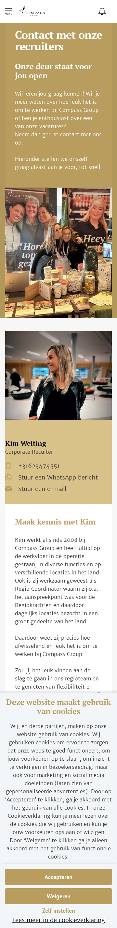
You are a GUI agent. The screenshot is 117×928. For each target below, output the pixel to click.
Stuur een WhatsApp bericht (58, 477)
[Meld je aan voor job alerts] (102, 11)
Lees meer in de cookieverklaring (58, 920)
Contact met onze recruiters (58, 41)
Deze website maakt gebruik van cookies (58, 706)
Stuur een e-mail (42, 488)
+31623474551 (39, 466)
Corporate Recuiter (29, 452)
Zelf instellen (58, 910)
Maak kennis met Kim (55, 522)
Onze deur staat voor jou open (53, 71)
